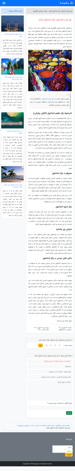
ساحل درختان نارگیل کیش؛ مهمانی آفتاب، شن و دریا (12, 186)
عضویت (68, 454)
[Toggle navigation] (4, 3)
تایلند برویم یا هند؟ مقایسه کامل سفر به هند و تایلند (13, 78)
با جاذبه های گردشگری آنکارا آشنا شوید (13, 35)
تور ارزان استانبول (48, 99)
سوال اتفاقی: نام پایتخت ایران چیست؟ (59, 403)
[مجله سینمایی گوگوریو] (66, 3)
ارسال (69, 413)
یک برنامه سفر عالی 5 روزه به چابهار (14, 132)
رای (40, 345)
